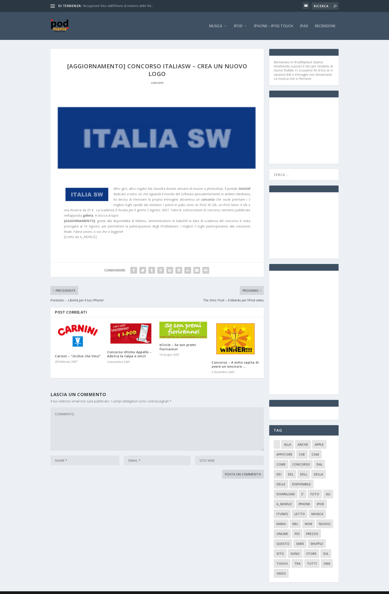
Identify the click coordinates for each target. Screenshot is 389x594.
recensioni (325, 26)
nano (281, 524)
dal (319, 464)
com (315, 454)
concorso (208, 199)
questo (282, 543)
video (281, 573)
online (282, 534)
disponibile (301, 484)
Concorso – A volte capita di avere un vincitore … (235, 364)
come (281, 464)
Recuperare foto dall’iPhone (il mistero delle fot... (118, 6)
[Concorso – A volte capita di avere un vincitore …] (235, 339)
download (285, 494)
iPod (238, 26)
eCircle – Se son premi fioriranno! (177, 347)
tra (297, 563)
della (318, 474)
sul (326, 553)
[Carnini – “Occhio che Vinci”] (79, 336)
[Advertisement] (307, 130)
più (297, 534)
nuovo (324, 524)
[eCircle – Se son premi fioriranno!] (183, 330)
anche (303, 444)
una (326, 563)
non (308, 524)
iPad (304, 26)
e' (302, 494)
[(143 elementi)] (277, 444)
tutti (312, 563)
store (311, 553)
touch (282, 563)
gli (328, 494)
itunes (282, 514)
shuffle (316, 543)
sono (295, 553)
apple (319, 444)
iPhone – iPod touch (273, 26)
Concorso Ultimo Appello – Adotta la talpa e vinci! (129, 354)
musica (317, 514)
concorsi (157, 82)
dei (278, 474)
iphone (304, 504)
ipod (320, 504)
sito (280, 553)
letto (299, 514)
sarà (300, 543)
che (302, 454)
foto (314, 494)
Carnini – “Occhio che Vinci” (78, 356)
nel (295, 524)
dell (303, 474)
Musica (215, 26)
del (291, 474)
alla (287, 444)
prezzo (312, 534)
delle (280, 484)
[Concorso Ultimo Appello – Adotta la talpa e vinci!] (131, 334)
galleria (88, 215)
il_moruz (284, 504)
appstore (284, 454)
